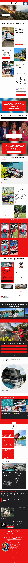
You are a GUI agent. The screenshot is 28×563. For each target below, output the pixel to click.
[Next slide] (14, 21)
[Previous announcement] (1, 1)
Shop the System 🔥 (22, 14)
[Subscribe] (20, 540)
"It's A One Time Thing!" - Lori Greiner (14, 136)
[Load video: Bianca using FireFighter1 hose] (14, 332)
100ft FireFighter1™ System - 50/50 (6, 413)
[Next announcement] (26, 1)
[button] (1, 3)
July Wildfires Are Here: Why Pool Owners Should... (7, 474)
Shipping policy (14, 562)
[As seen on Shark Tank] (25, 3)
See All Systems (4, 159)
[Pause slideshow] (16, 21)
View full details (18, 97)
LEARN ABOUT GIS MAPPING (14, 108)
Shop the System (7, 280)
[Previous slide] (11, 21)
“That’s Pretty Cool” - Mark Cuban (14, 134)
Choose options (7, 417)
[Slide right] (15, 185)
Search (19, 544)
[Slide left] (12, 185)
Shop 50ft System (3, 182)
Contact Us (19, 547)
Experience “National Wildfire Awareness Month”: (18, 475)
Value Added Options (6, 215)
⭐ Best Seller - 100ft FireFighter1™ (17, 413)
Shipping (17, 87)
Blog (18, 549)
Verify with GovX (10, 527)
